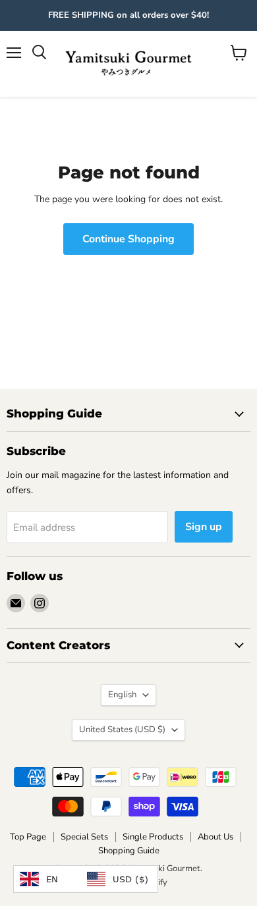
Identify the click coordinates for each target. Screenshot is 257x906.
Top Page (28, 837)
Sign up (203, 527)
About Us (215, 837)
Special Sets (84, 837)
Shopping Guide (128, 851)
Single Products (153, 837)
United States (122, 729)
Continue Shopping (128, 239)
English (122, 695)
